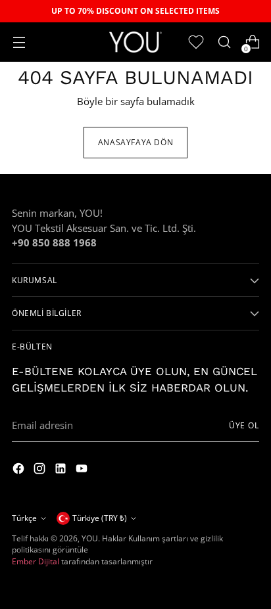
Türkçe (24, 518)
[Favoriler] (195, 42)
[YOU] (135, 42)
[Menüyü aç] (18, 42)
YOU (90, 538)
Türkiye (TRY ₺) (99, 518)
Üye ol (244, 425)
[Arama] (223, 42)
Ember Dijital (35, 561)
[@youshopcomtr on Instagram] (20, 470)
